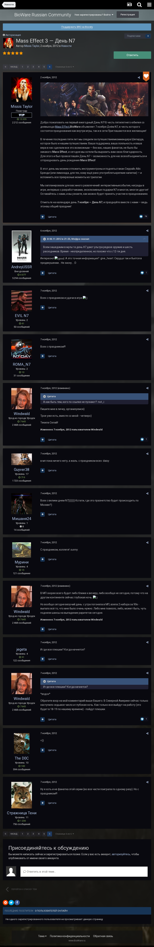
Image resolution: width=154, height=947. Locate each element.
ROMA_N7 (21, 364)
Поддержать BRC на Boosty (77, 26)
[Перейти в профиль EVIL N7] (21, 301)
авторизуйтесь (121, 854)
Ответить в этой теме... (41, 871)
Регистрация (128, 14)
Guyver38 (21, 469)
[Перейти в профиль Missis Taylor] (8, 43)
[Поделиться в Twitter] (11, 902)
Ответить (132, 55)
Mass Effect (62, 126)
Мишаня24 (21, 518)
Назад (14, 67)
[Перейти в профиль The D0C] (21, 743)
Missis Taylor (31, 45)
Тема (41, 936)
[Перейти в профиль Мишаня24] (21, 503)
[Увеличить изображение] (94, 99)
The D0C (22, 758)
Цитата (52, 216)
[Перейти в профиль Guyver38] (21, 459)
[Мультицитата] (42, 217)
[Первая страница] (5, 66)
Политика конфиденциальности (70, 936)
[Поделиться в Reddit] (5, 902)
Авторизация (13, 35)
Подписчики (133, 36)
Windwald (22, 413)
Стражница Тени (21, 813)
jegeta (22, 649)
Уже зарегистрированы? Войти (93, 14)
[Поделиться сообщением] (139, 77)
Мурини (22, 562)
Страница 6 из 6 (64, 67)
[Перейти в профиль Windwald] (21, 398)
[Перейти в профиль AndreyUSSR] (21, 246)
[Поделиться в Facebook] (17, 902)
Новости (66, 45)
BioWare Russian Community (42, 14)
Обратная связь (103, 936)
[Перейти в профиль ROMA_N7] (21, 349)
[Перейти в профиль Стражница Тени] (21, 795)
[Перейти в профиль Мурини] (21, 550)
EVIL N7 (22, 315)
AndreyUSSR (21, 267)
